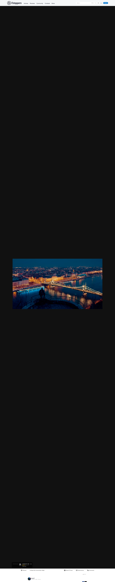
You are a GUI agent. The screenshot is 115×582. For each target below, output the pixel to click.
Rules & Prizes (69, 570)
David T (33, 578)
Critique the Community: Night (37, 570)
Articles (26, 3)
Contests (47, 3)
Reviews (32, 3)
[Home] (14, 3)
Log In (101, 2)
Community (39, 3)
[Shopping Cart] (98, 3)
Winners (24, 570)
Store (53, 3)
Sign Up (105, 3)
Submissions (80, 570)
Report (85, 574)
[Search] (95, 3)
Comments (91, 570)
